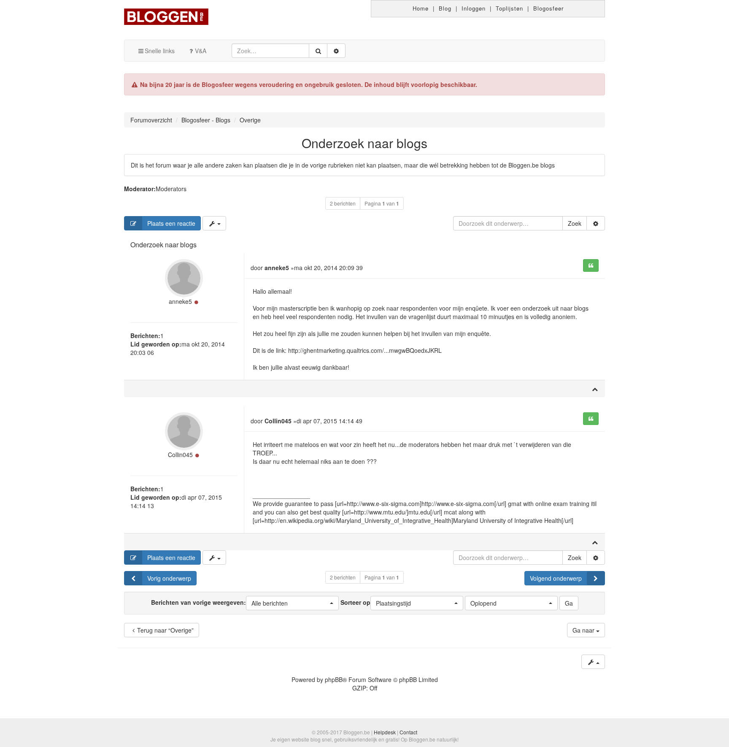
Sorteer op (375, 602)
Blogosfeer (548, 8)
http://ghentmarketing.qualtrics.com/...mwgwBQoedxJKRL (365, 350)
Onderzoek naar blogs (364, 143)
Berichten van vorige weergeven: (219, 602)
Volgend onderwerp (556, 578)
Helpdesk (385, 732)
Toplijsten (509, 8)
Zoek (574, 223)
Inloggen (474, 8)
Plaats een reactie (171, 223)
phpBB (334, 679)
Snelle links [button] (160, 50)
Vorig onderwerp (169, 578)
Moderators (171, 188)
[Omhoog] (595, 388)
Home (421, 8)
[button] (292, 603)
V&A (200, 50)
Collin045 (180, 454)
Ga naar (584, 630)
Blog (445, 8)
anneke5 (180, 301)
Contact (408, 732)
